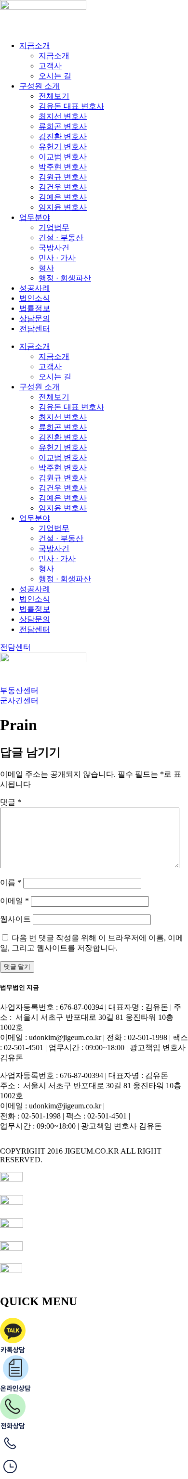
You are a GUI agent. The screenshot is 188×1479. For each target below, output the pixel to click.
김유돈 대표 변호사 (71, 106)
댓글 (10, 802)
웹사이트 (15, 919)
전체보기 (54, 96)
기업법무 (54, 227)
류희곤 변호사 (63, 126)
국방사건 (54, 248)
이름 (10, 882)
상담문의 (34, 318)
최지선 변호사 (63, 116)
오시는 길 (55, 76)
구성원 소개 (39, 86)
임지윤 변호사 (63, 207)
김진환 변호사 (63, 136)
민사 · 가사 (57, 258)
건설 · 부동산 (61, 237)
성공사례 (34, 288)
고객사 (50, 66)
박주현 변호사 (63, 167)
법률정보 (34, 308)
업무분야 (34, 217)
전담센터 (34, 328)
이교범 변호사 (63, 157)
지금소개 (34, 45)
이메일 (14, 901)
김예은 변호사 (63, 197)
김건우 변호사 (63, 187)
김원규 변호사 (63, 177)
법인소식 (34, 298)
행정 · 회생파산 (65, 278)
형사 (46, 268)
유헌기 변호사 (63, 146)
